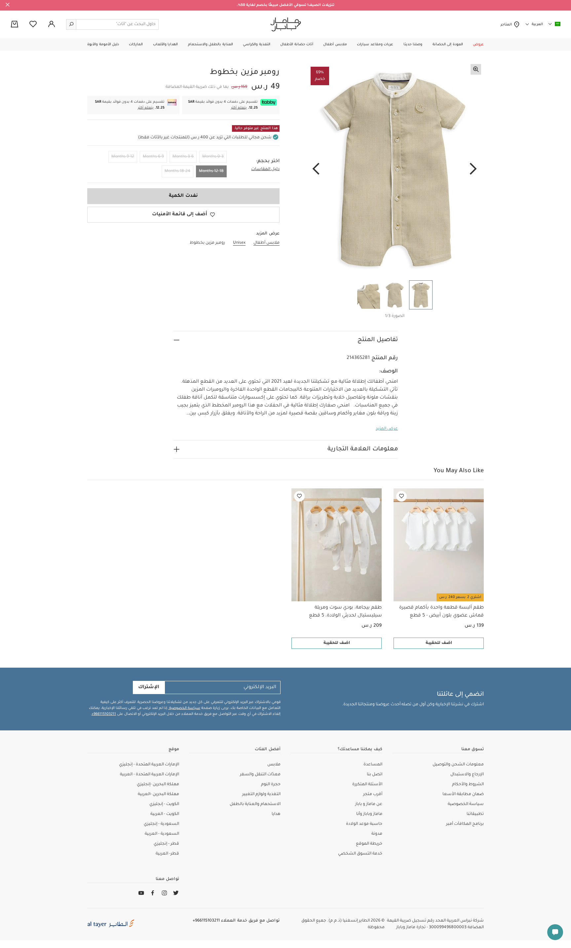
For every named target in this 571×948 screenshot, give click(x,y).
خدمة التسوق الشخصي (360, 854)
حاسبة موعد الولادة (364, 824)
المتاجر (507, 25)
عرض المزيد (387, 429)
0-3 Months (213, 157)
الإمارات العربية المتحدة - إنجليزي (149, 764)
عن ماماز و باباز (368, 804)
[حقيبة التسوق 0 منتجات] (15, 24)
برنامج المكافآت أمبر (465, 824)
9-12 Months (122, 157)
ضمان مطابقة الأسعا (463, 794)
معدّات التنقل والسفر (260, 774)
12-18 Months (211, 171)
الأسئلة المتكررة (367, 784)
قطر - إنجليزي (166, 844)
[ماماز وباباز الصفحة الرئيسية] (285, 24)
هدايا (276, 814)
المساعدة (372, 764)
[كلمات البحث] (71, 24)
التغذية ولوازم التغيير (261, 794)
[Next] (316, 169)
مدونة (376, 834)
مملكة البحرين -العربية (158, 794)
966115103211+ (104, 714)
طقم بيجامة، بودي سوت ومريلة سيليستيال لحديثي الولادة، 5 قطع (345, 611)
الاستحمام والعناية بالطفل (255, 804)
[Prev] (473, 169)
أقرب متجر (372, 794)
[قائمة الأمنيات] (401, 496)
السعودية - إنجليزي (161, 824)
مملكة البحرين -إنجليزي (158, 784)
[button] (478, 45)
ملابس (274, 764)
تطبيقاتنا (475, 814)
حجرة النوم (271, 784)
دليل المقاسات (265, 169)
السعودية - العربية (162, 834)
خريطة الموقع (369, 844)
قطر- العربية (167, 854)
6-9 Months (153, 157)
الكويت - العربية (164, 814)
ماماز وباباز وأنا (369, 814)
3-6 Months (183, 157)
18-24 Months (177, 171)
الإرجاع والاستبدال (467, 774)
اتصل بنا (374, 774)
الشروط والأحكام (468, 784)
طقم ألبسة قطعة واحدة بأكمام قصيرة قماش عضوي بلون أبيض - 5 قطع (441, 611)
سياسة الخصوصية (184, 708)
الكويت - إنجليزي (164, 804)
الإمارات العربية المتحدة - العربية (149, 774)
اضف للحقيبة (439, 643)
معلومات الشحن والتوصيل (458, 764)
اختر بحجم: (268, 161)
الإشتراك (148, 687)
